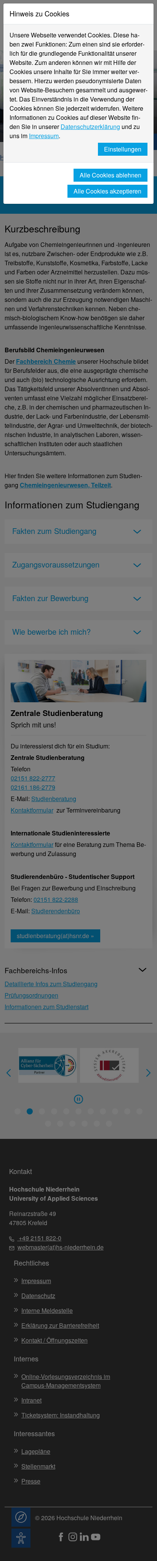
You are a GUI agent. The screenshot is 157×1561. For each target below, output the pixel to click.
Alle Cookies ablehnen (110, 175)
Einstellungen (122, 149)
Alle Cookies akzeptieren (107, 191)
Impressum (44, 135)
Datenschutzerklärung (90, 126)
